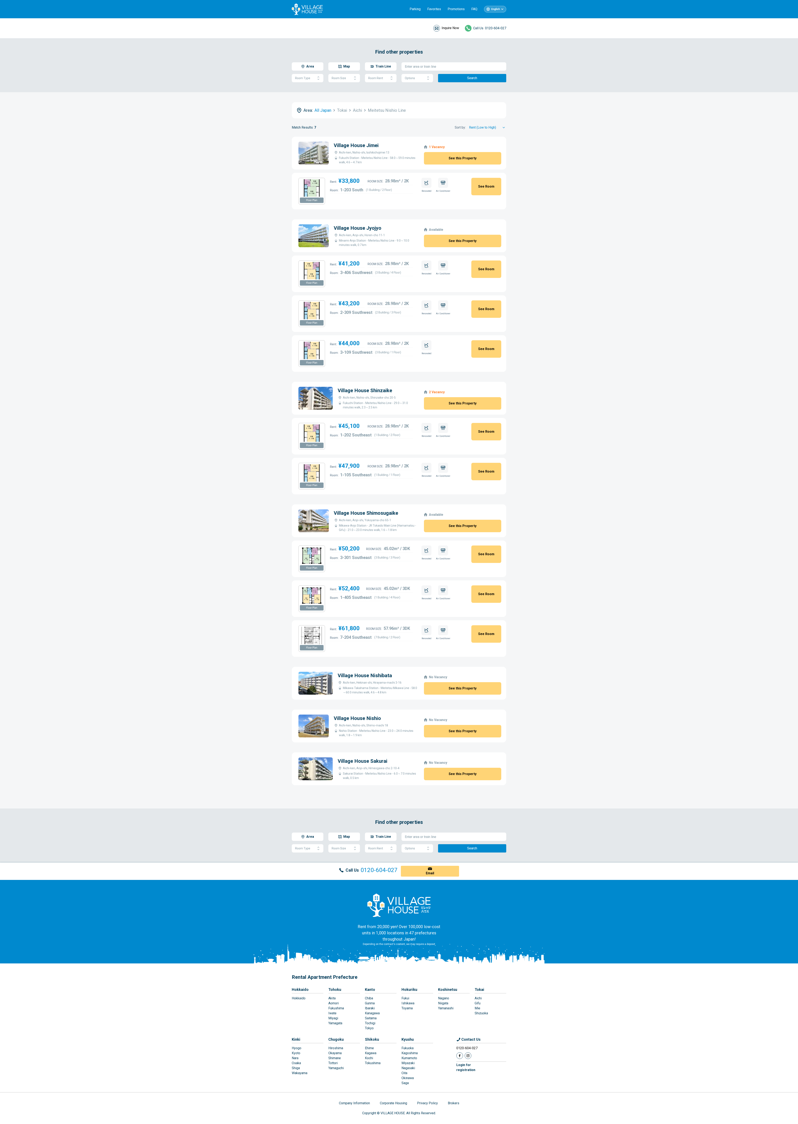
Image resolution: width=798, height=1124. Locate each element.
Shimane (334, 1058)
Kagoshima (409, 1053)
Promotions (456, 9)
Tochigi (370, 1023)
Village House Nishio (357, 718)
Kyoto (296, 1053)
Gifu (477, 1003)
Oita (404, 1073)
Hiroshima (335, 1048)
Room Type (302, 78)
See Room (486, 186)
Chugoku (336, 1039)
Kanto (370, 989)
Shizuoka (481, 1013)
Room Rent (375, 78)
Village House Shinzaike (365, 390)
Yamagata (335, 1023)
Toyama (407, 1008)
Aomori (333, 1003)
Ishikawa (407, 1003)
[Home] (399, 905)
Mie (477, 1008)
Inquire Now (450, 28)
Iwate (332, 1013)
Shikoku (372, 1039)
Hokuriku (409, 989)
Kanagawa (372, 1013)
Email (430, 873)
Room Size (339, 78)
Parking (415, 9)
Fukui (405, 998)
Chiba (369, 998)
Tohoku (334, 989)
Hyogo (296, 1048)
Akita (332, 998)
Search (472, 78)
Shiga (296, 1068)
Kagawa (370, 1053)
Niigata (443, 1003)
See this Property (463, 158)
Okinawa (407, 1078)
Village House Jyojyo (357, 228)
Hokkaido (300, 989)
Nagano (443, 998)
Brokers (453, 1103)
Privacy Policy (427, 1103)
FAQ (474, 9)
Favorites (434, 9)
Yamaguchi (336, 1068)
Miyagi (333, 1018)
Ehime (369, 1048)
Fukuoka (407, 1048)
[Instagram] (468, 1055)
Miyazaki (408, 1063)
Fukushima (336, 1008)
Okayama (335, 1053)
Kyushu (407, 1039)
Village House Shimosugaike (366, 513)
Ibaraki (370, 1008)
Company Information (354, 1103)
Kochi (369, 1058)
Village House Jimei (356, 145)
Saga (405, 1083)
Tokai (479, 989)
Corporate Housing (393, 1103)
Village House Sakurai (362, 761)
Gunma (370, 1003)
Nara (295, 1058)
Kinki (296, 1039)
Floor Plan (311, 200)
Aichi (478, 998)
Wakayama (299, 1073)
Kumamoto (409, 1058)
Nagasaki (408, 1068)
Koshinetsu (447, 989)
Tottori (333, 1063)
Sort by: (460, 127)
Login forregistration (465, 1067)
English (495, 9)
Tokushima (373, 1063)
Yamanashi (445, 1008)
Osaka (296, 1063)
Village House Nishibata (365, 675)
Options (410, 78)
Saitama (371, 1018)
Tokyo (369, 1028)
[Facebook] (459, 1055)
